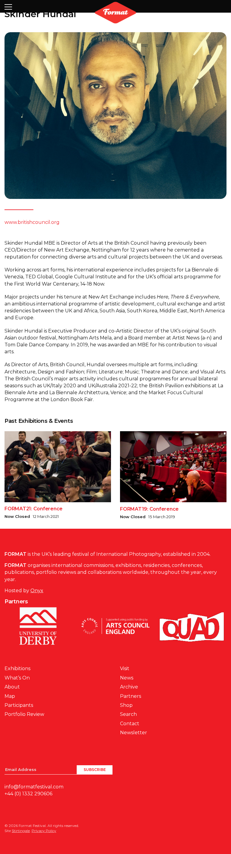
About (12, 687)
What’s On (17, 678)
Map (10, 696)
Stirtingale (21, 830)
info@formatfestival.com (34, 787)
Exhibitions (17, 668)
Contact (129, 723)
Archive (129, 687)
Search (128, 714)
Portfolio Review (24, 714)
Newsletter (133, 732)
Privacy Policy (44, 830)
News (126, 678)
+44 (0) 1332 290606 (28, 794)
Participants (19, 705)
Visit (124, 668)
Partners (130, 696)
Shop (126, 705)
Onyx (36, 590)
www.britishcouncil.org (32, 222)
